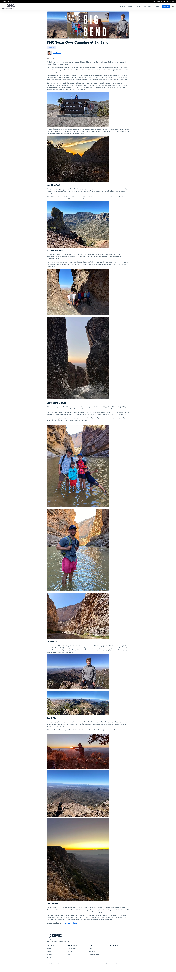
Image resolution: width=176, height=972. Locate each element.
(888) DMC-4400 (170, 1)
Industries (129, 6)
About (149, 6)
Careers (157, 6)
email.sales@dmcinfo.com (159, 1)
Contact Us (166, 6)
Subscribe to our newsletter (8, 1)
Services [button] (121, 6)
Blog (144, 6)
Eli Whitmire (57, 53)
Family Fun (51, 47)
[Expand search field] (172, 6)
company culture (71, 923)
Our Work (138, 6)
